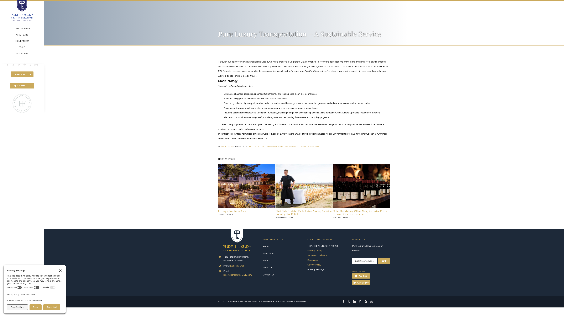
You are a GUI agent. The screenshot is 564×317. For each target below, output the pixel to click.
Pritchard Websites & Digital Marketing (293, 301)
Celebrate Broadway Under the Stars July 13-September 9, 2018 (359, 212)
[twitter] (13, 65)
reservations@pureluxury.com (237, 275)
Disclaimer (313, 260)
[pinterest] (24, 65)
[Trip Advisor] (36, 65)
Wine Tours (314, 146)
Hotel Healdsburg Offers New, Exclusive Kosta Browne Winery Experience (302, 212)
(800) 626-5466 (237, 266)
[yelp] (30, 65)
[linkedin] (19, 65)
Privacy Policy (314, 250)
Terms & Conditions (317, 255)
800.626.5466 (261, 301)
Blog (269, 146)
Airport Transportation (257, 146)
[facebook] (7, 65)
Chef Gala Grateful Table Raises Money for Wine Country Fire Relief (246, 212)
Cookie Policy (314, 265)
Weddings (305, 146)
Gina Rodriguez (227, 146)
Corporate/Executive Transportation (285, 146)
